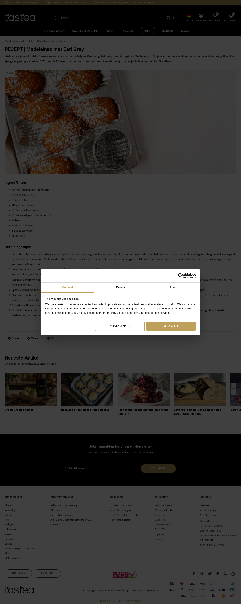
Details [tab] (120, 287)
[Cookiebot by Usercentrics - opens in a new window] (180, 275)
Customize (118, 326)
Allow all (171, 326)
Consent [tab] (67, 287)
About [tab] (173, 287)
